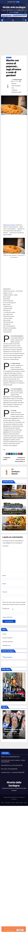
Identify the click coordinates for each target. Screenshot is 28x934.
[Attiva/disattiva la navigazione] (13, 20)
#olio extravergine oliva (16, 87)
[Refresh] (13, 608)
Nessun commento (16, 698)
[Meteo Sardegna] (7, 657)
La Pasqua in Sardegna (13, 694)
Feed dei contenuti (7, 637)
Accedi (4, 634)
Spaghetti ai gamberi (12, 526)
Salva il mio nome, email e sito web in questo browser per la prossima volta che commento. (14, 603)
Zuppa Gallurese (10, 494)
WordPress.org (6, 645)
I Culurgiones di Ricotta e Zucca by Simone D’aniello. (20, 459)
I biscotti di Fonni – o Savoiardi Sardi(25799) (12, 772)
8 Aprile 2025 (8, 695)
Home (2, 802)
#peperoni (14, 90)
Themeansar (13, 799)
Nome (4, 575)
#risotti (19, 92)
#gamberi (13, 83)
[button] (23, 20)
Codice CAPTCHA (7, 617)
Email (4, 583)
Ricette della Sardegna (14, 7)
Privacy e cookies (19, 802)
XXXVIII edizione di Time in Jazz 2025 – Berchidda (14, 730)
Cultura (5, 691)
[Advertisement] (14, 36)
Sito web (5, 592)
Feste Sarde (13, 506)
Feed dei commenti (8, 641)
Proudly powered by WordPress (10, 797)
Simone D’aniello (10, 225)
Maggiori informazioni (10, 930)
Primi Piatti (9, 57)
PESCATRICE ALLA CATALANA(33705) (11, 765)
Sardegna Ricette (17, 79)
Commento (6, 546)
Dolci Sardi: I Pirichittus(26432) (9, 769)
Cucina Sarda (6, 492)
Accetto (20, 930)
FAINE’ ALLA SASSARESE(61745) (10, 756)
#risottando (14, 92)
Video (25, 802)
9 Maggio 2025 (9, 733)
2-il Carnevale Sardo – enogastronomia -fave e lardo (13, 510)
